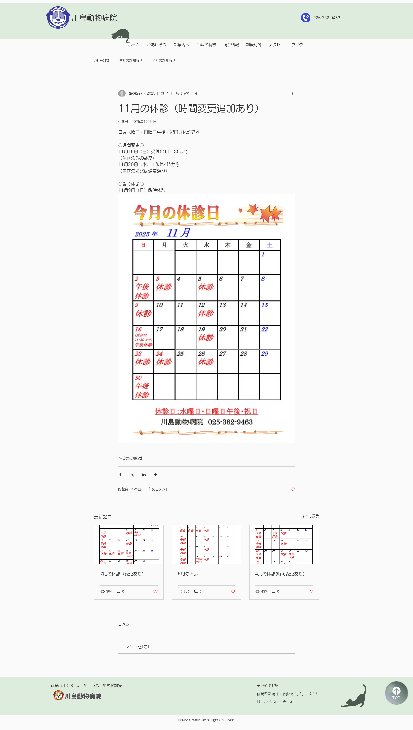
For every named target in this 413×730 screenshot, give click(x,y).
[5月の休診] (206, 544)
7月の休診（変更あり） (123, 574)
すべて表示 (310, 516)
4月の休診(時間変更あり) (279, 574)
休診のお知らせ (130, 60)
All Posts (101, 60)
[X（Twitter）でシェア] (132, 474)
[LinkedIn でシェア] (143, 474)
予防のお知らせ (163, 60)
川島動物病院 (94, 18)
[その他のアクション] (292, 93)
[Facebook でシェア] (120, 474)
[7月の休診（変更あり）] (128, 544)
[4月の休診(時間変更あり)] (284, 544)
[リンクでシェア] (155, 474)
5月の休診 (188, 574)
